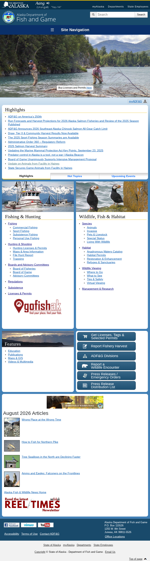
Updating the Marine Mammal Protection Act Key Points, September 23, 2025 (55, 150)
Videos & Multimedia (20, 361)
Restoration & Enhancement (104, 258)
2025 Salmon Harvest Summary (27, 146)
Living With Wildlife (98, 241)
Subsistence (15, 287)
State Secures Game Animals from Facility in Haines (40, 167)
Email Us (110, 551)
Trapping (18, 258)
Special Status (95, 238)
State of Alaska (17, 5)
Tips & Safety (95, 279)
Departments (116, 6)
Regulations (15, 281)
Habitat (86, 247)
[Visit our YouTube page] (46, 525)
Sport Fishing (21, 231)
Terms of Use (29, 533)
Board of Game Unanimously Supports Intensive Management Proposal (52, 159)
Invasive (92, 231)
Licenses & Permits (20, 293)
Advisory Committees (26, 275)
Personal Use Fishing (26, 238)
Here (89, 87)
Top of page (135, 558)
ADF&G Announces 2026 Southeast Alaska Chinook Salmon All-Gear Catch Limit (57, 128)
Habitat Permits (96, 255)
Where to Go (95, 272)
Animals (92, 227)
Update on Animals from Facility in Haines (33, 163)
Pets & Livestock (97, 234)
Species (87, 223)
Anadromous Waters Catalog (104, 251)
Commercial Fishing (25, 227)
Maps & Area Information (28, 251)
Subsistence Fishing (25, 234)
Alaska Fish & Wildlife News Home (25, 492)
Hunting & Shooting (20, 244)
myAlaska (98, 6)
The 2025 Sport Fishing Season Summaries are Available (43, 137)
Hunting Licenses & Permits (30, 248)
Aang (40, 3)
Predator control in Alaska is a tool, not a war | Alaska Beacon (46, 154)
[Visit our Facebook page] (12, 525)
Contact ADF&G (49, 533)
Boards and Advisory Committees (28, 264)
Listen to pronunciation (47, 3)
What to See (94, 275)
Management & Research (98, 288)
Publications (15, 354)
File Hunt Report (23, 255)
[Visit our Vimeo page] (29, 525)
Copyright (40, 551)
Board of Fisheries (24, 268)
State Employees (138, 6)
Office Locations (115, 536)
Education (14, 350)
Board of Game (22, 272)
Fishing (12, 223)
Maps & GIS (15, 358)
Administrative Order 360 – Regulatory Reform (36, 141)
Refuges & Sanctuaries (101, 262)
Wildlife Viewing (91, 268)
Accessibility (11, 533)
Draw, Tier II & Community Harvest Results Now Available (43, 133)
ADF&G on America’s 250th (25, 116)
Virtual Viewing (96, 282)
